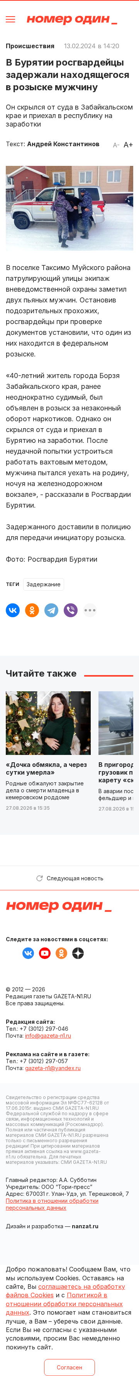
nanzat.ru (85, 1226)
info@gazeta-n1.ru (48, 1035)
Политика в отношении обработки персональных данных (52, 1204)
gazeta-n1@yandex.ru (53, 1068)
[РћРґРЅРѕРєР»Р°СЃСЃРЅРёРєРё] (32, 610)
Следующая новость (75, 878)
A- (116, 145)
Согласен (69, 1367)
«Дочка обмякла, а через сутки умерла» (46, 768)
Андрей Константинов (63, 144)
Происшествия (30, 46)
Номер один (72, 20)
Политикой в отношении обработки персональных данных (64, 1303)
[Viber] (71, 610)
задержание (44, 584)
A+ (128, 144)
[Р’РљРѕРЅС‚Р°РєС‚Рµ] (13, 610)
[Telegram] (51, 610)
